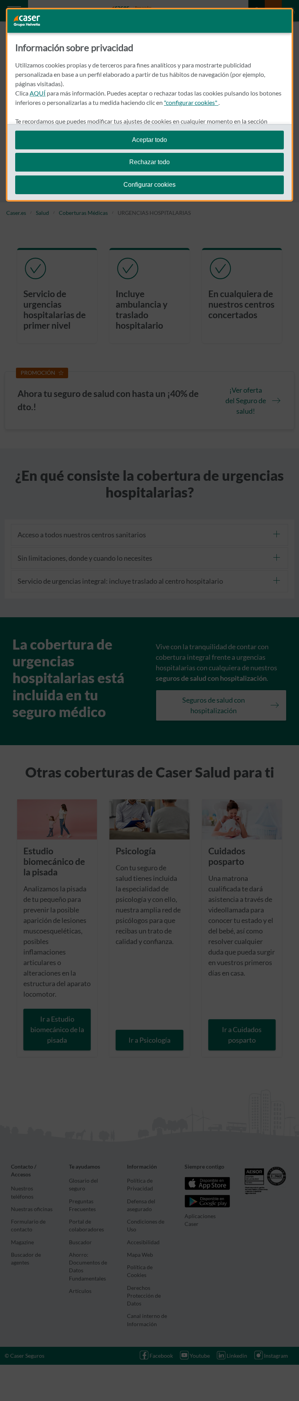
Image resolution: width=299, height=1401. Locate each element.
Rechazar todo (149, 162)
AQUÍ (38, 93)
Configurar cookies (149, 184)
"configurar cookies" (191, 102)
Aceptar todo (149, 139)
